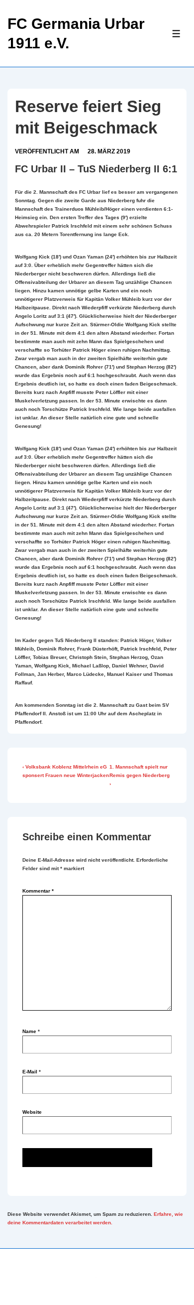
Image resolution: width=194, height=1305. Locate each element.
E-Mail (29, 1071)
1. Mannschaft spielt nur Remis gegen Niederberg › (139, 775)
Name (29, 1031)
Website (32, 1112)
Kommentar (38, 891)
